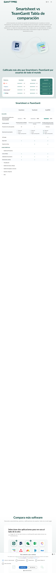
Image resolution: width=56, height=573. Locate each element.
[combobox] (52, 554)
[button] (27, 570)
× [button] (54, 554)
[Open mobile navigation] (51, 2)
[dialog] (28, 563)
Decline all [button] (32, 567)
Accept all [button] (23, 567)
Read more (35, 557)
